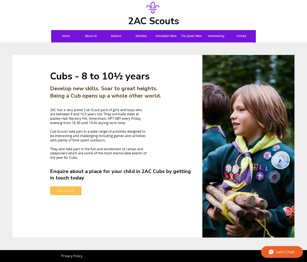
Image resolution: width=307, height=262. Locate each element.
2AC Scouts (153, 21)
